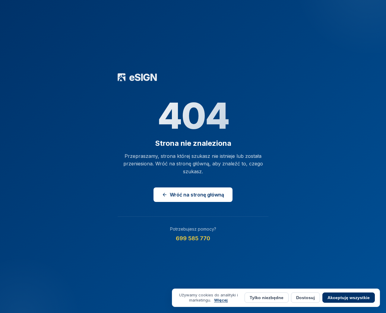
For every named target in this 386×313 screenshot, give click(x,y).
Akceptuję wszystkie (348, 297)
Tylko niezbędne (266, 297)
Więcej (221, 300)
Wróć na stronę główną (197, 195)
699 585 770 (193, 238)
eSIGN (143, 77)
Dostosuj (305, 297)
